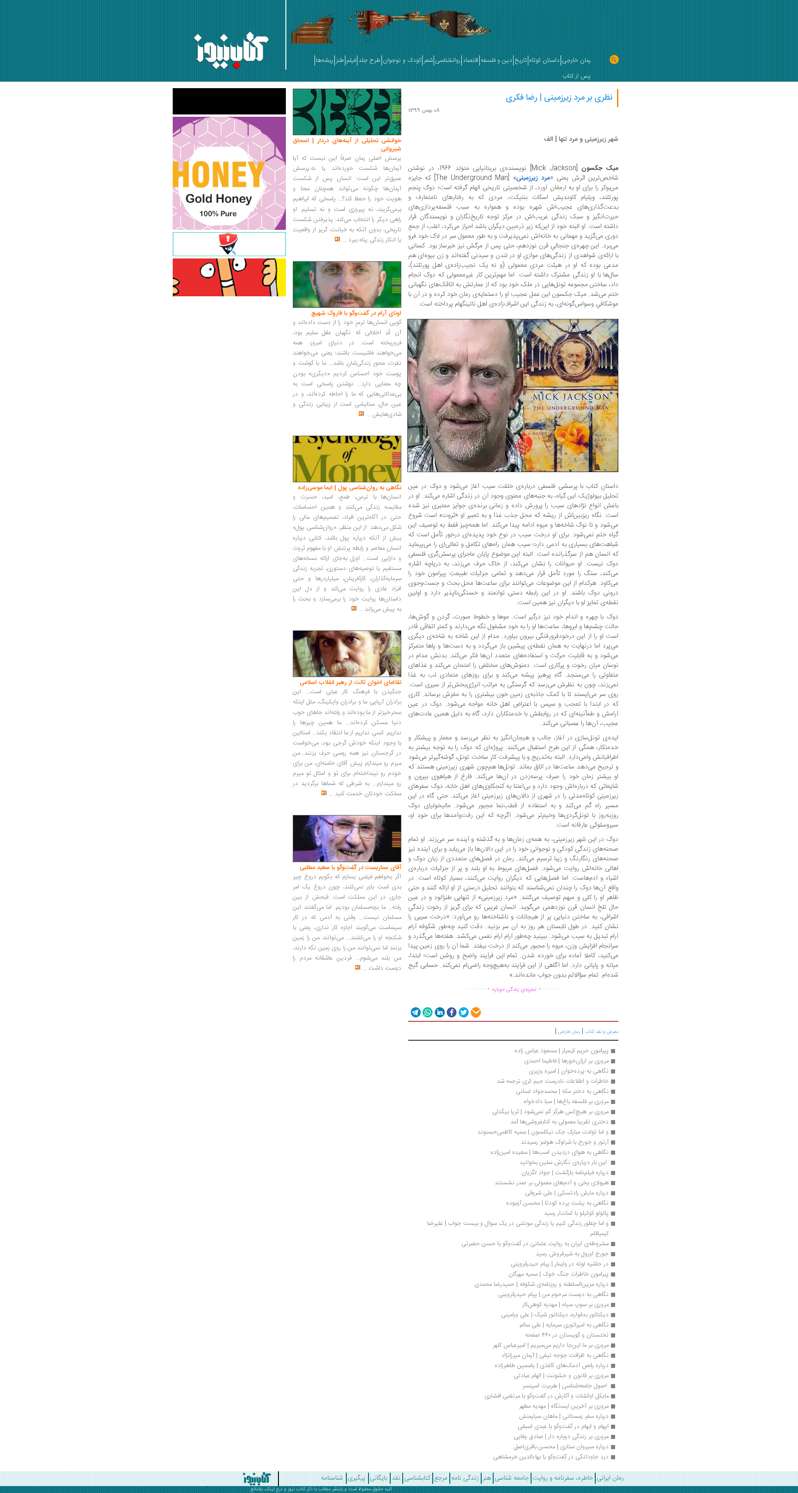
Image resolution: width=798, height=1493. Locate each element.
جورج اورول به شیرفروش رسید (572, 1254)
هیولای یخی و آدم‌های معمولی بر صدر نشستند (552, 1183)
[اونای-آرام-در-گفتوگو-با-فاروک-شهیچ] (347, 284)
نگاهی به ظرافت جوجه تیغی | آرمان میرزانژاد (555, 1355)
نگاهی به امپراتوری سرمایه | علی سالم (564, 1325)
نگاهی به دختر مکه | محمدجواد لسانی (562, 1091)
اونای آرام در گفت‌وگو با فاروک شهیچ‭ (356, 313)
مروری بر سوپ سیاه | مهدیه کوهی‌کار (565, 1305)
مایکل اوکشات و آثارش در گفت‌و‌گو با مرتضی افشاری (546, 1396)
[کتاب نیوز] (223, 1478)
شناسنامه (332, 1478)
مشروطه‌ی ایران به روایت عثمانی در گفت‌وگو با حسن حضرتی (535, 1244)
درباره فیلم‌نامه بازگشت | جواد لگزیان (565, 1173)
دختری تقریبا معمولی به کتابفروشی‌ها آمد (559, 1122)
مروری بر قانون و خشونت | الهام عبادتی (561, 1376)
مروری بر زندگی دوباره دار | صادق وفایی (561, 1437)
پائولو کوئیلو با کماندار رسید (576, 1213)
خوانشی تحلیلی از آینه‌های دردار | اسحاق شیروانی (347, 145)
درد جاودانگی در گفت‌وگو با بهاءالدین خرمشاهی (551, 1457)
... (344, 240)
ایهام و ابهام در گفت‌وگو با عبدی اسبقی (563, 1426)
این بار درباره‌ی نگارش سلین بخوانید (563, 1162)
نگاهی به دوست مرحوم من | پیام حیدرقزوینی (553, 1294)
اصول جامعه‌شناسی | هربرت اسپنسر (565, 1386)
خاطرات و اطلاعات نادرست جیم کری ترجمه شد (553, 1081)
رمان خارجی (569, 1032)
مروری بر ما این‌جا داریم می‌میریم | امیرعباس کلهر (551, 1345)
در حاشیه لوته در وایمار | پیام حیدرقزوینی (560, 1264)
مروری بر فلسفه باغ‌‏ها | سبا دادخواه (566, 1102)
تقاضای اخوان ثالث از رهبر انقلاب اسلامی (350, 683)
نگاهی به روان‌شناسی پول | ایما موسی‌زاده (349, 488)
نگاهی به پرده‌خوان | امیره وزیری (569, 1071)
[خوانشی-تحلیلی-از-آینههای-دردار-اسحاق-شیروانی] (347, 112)
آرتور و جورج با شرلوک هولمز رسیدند (565, 1142)
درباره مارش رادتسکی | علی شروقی (567, 1193)
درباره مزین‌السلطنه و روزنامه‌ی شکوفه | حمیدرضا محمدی (541, 1284)
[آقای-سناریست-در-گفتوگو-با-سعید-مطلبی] (347, 839)
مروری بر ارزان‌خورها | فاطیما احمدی (566, 1061)
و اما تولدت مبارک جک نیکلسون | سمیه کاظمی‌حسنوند (543, 1132)
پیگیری (356, 1478)
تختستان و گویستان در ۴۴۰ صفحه (567, 1335)
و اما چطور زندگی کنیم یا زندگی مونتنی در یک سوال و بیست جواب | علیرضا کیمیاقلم (517, 1228)
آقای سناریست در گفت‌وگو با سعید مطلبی (350, 868)
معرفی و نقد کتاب (601, 1032)
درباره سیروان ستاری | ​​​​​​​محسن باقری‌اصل (561, 1447)
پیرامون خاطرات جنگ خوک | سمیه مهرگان (558, 1274)
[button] (415, 1012)
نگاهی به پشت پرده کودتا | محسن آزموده (557, 1203)
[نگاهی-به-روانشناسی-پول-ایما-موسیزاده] (347, 459)
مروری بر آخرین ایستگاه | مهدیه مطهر (564, 1406)
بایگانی (378, 1478)
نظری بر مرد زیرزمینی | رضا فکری (559, 98)
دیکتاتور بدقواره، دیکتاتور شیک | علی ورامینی (555, 1315)
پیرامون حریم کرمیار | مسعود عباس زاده (561, 1051)
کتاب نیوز (296, 1489)
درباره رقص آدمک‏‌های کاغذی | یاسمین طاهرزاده (552, 1366)
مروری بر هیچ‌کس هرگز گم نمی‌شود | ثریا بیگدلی (550, 1112)
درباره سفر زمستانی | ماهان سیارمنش (564, 1416)
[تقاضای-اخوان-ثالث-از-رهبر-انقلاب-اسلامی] (347, 654)
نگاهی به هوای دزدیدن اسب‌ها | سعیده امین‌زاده (549, 1152)
